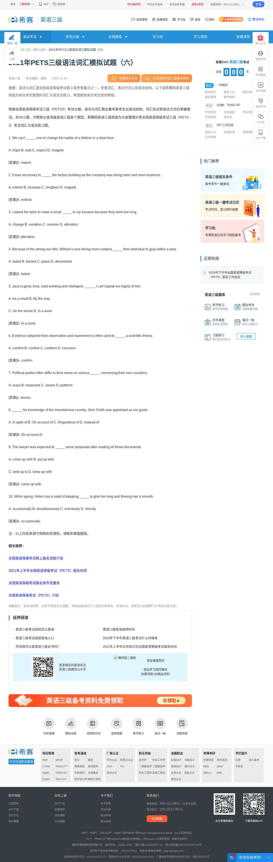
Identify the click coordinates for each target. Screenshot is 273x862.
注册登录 (14, 803)
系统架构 (93, 766)
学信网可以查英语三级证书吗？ (38, 646)
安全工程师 (145, 772)
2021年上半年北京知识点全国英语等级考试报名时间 (140, 646)
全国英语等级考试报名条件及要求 (34, 583)
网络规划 (79, 766)
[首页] (21, 19)
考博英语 (208, 760)
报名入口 (229, 92)
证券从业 (176, 772)
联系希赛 (106, 815)
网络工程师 (94, 779)
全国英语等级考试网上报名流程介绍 (36, 558)
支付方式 (14, 815)
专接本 (239, 766)
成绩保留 (248, 132)
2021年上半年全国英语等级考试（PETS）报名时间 (48, 570)
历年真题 (49, 733)
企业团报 (261, 90)
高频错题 (116, 733)
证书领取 (210, 137)
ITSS (109, 766)
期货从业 (176, 779)
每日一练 (160, 733)
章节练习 (138, 733)
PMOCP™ (62, 766)
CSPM (46, 766)
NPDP (59, 760)
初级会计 (176, 760)
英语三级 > (25, 49)
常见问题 (106, 809)
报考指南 (229, 97)
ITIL (122, 766)
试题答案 (181, 733)
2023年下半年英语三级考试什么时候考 (130, 638)
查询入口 (210, 132)
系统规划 (79, 772)
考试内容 (248, 112)
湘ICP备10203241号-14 (149, 844)
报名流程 (248, 92)
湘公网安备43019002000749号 (183, 844)
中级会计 (189, 760)
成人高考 (254, 760)
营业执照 (106, 821)
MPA (219, 772)
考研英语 (222, 760)
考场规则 (210, 117)
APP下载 (261, 138)
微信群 (61, 4)
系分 (77, 760)
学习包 (181, 19)
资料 (212, 19)
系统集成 (93, 772)
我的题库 (255, 294)
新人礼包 (261, 43)
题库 (197, 19)
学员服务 (261, 75)
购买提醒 (14, 821)
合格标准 (229, 132)
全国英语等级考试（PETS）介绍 (34, 595)
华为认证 (112, 760)
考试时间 (210, 112)
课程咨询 (261, 59)
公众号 (260, 122)
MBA (206, 766)
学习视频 (200, 37)
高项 (90, 760)
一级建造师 (145, 766)
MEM (220, 766)
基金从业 (189, 772)
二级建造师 (158, 766)
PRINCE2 (61, 772)
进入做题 (246, 336)
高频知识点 (94, 733)
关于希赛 (106, 803)
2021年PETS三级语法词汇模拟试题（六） (77, 49)
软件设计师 (80, 779)
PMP (45, 760)
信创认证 (112, 772)
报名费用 (210, 97)
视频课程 (141, 19)
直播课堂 (162, 19)
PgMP (45, 772)
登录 (258, 4)
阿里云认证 (126, 760)
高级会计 (176, 766)
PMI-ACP (61, 779)
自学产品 (60, 803)
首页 (13, 4)
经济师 (143, 760)
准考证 (228, 117)
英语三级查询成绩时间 (119, 629)
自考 (238, 760)
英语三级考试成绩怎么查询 (35, 629)
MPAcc (207, 772)
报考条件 (210, 92)
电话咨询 (261, 106)
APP (45, 4)
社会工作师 (158, 760)
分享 (12, 59)
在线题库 (115, 37)
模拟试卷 (70, 733)
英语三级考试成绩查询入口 (35, 638)
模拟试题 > (41, 49)
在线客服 (157, 818)
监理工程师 (158, 772)
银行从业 (189, 766)
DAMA (46, 779)
